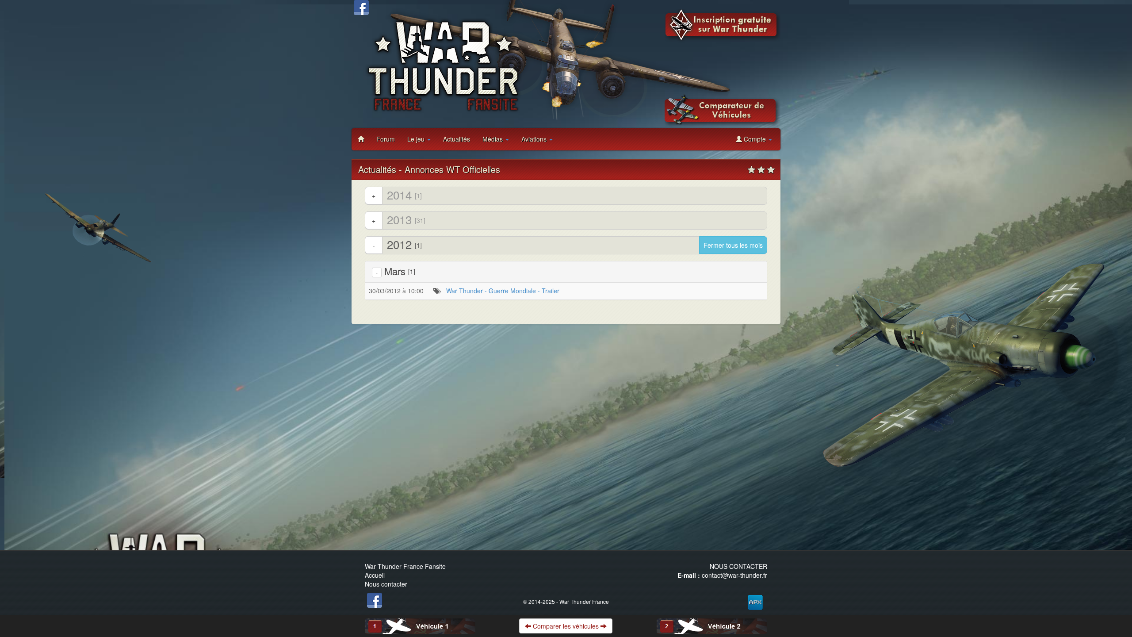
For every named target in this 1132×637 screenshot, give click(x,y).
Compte (755, 138)
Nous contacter (386, 583)
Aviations (534, 138)
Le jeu (416, 138)
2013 (398, 219)
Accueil (375, 575)
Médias (493, 138)
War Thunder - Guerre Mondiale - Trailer (502, 290)
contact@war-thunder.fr (734, 575)
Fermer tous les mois (733, 245)
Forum (385, 138)
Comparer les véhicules (565, 626)
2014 (397, 195)
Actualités (456, 138)
